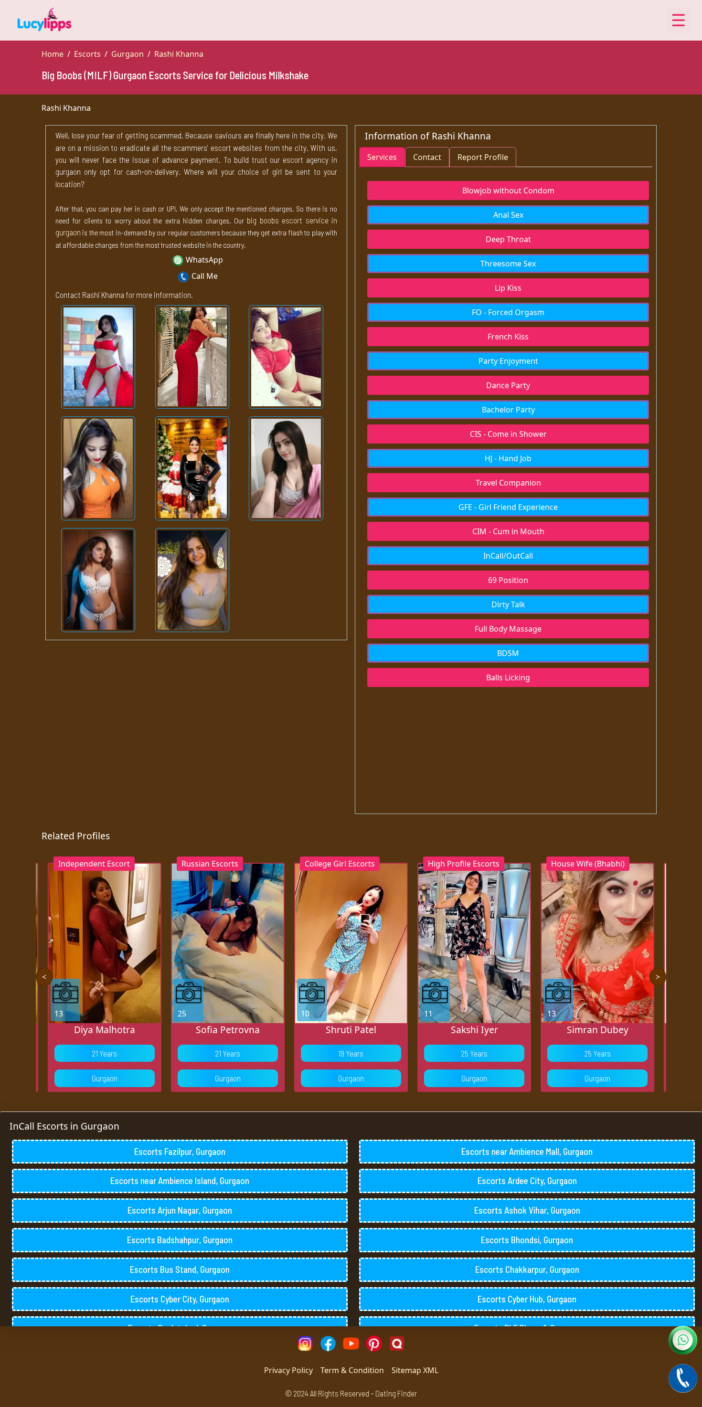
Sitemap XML (415, 1370)
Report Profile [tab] (482, 157)
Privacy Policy (288, 1370)
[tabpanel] (506, 428)
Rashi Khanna (178, 54)
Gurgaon (127, 54)
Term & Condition (352, 1370)
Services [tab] (382, 157)
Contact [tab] (427, 157)
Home (53, 54)
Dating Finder (396, 1393)
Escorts (87, 54)
